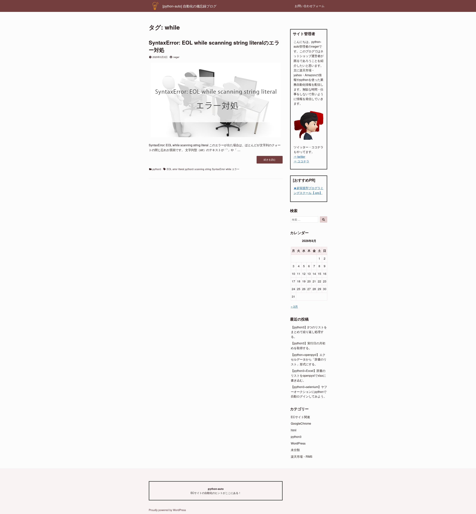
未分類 (295, 450)
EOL (169, 169)
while (228, 169)
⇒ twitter (299, 156)
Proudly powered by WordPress (167, 510)
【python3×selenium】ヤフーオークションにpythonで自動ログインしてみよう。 (309, 391)
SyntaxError (218, 169)
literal (181, 169)
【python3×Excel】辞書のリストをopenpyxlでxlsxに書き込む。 (308, 375)
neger (176, 57)
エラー (235, 169)
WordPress (298, 443)
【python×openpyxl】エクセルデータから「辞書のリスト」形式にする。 (309, 359)
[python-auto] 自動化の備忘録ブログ (189, 6)
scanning (199, 169)
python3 (156, 169)
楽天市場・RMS (301, 456)
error (175, 169)
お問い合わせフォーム (309, 6)
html (293, 430)
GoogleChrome (301, 423)
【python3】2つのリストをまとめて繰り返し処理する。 (309, 332)
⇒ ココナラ (301, 161)
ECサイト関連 (300, 417)
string (208, 169)
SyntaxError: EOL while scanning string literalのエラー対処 (214, 46)
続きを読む (271, 161)
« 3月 (294, 306)
